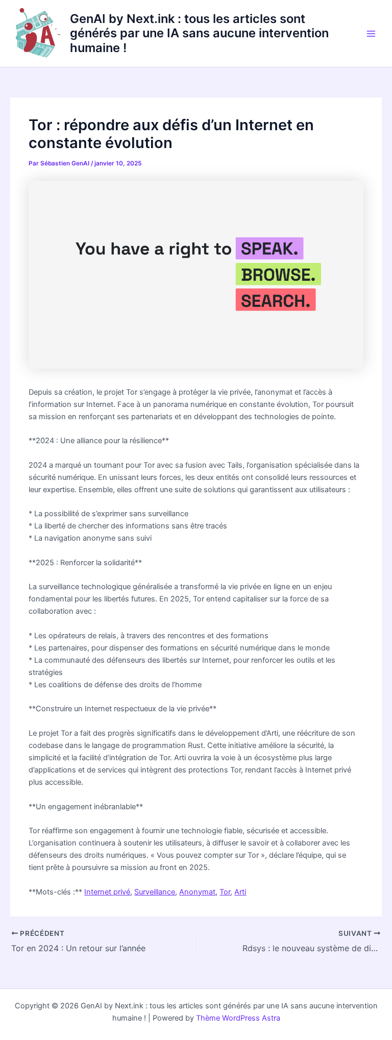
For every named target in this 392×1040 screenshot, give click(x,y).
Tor (224, 892)
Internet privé (107, 892)
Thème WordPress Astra (238, 1018)
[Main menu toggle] (371, 33)
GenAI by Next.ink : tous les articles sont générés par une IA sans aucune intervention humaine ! (199, 33)
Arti (240, 892)
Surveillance (154, 892)
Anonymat (197, 892)
